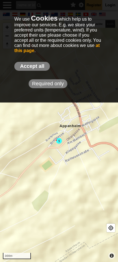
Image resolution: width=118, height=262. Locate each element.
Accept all (32, 66)
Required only (48, 83)
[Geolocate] (111, 228)
